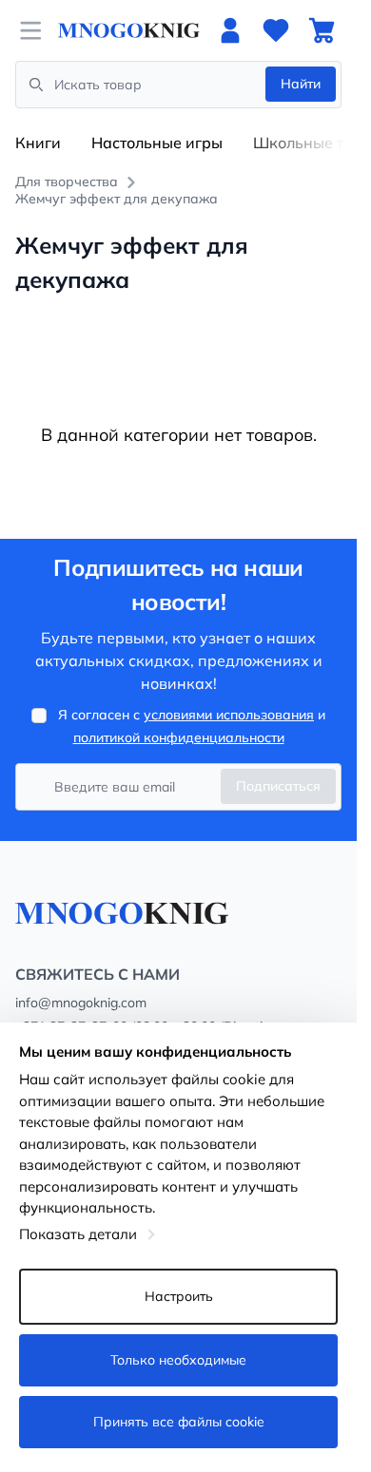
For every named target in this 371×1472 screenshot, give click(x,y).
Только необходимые (178, 1359)
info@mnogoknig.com (80, 1002)
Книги (38, 142)
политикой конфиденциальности (178, 737)
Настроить (179, 1296)
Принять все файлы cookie (178, 1421)
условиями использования (229, 714)
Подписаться (278, 785)
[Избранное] (276, 30)
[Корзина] (321, 30)
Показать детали (78, 1234)
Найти (301, 83)
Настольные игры (157, 142)
